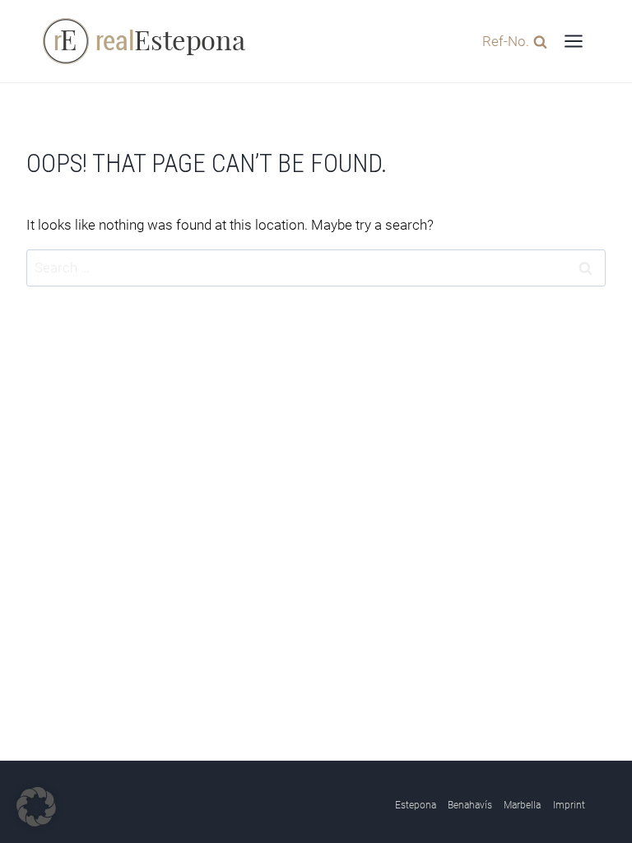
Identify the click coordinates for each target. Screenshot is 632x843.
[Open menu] (573, 41)
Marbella (522, 805)
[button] (36, 807)
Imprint (569, 805)
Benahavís (470, 805)
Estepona (415, 805)
